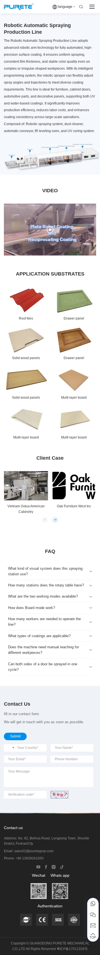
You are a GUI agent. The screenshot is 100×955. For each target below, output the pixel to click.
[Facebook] (46, 866)
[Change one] (59, 794)
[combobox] (10, 747)
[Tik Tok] (62, 866)
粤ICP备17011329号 (72, 949)
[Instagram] (54, 866)
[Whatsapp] (93, 903)
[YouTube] (38, 866)
